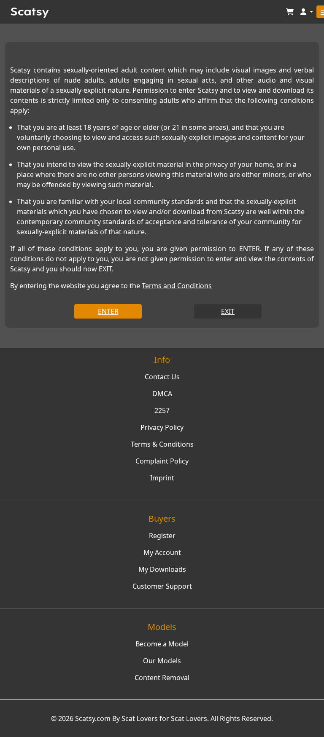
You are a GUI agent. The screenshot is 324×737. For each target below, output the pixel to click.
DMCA (162, 393)
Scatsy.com (93, 718)
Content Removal (162, 677)
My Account (162, 552)
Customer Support (162, 586)
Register (162, 535)
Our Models (162, 660)
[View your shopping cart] (290, 12)
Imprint (162, 477)
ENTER (108, 311)
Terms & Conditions (162, 444)
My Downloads (162, 569)
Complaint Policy (162, 461)
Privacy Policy (162, 427)
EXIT (228, 311)
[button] (306, 12)
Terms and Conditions (177, 285)
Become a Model (162, 644)
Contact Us (162, 376)
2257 (162, 410)
